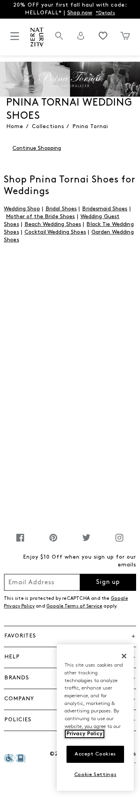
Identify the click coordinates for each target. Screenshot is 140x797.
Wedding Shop (22, 209)
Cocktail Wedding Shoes (55, 232)
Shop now (79, 13)
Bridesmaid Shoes (104, 209)
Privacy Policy (84, 733)
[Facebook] (20, 542)
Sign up (108, 582)
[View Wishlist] (103, 36)
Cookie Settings (95, 774)
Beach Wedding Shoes (52, 224)
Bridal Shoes (61, 209)
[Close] (124, 656)
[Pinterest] (53, 542)
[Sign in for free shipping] (81, 36)
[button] (70, 636)
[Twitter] (86, 542)
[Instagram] (119, 542)
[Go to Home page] (37, 37)
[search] (59, 40)
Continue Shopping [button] (36, 148)
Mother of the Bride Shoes (40, 217)
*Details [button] (105, 13)
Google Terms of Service (74, 606)
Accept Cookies (95, 754)
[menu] (14, 39)
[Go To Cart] (125, 36)
